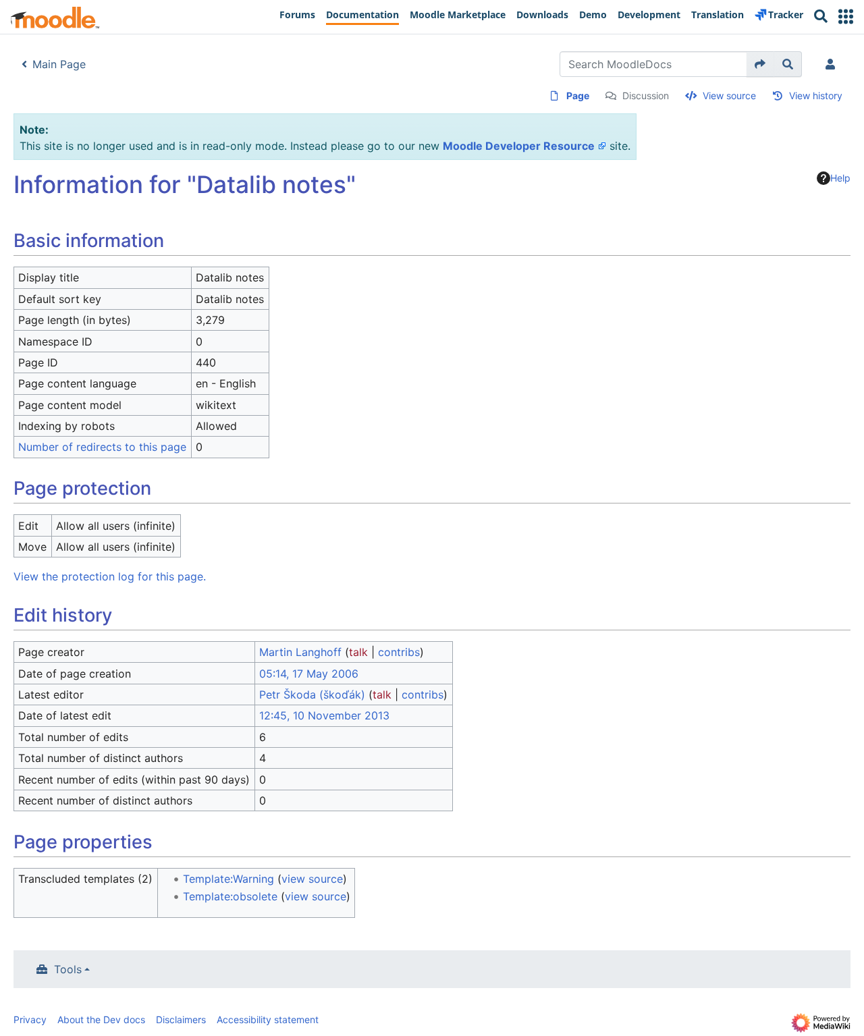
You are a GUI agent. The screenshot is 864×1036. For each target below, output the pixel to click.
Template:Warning (228, 878)
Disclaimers (181, 1019)
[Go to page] (760, 64)
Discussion (645, 95)
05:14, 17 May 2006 (308, 673)
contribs (399, 652)
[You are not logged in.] (833, 64)
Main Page (59, 64)
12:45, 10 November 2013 (324, 715)
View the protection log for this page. (110, 576)
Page (577, 95)
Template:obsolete (230, 896)
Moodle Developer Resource (519, 146)
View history (815, 95)
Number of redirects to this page (102, 447)
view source (312, 878)
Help (840, 178)
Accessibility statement (268, 1019)
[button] (846, 16)
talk (358, 652)
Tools (68, 969)
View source (729, 95)
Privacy (30, 1019)
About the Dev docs (101, 1019)
